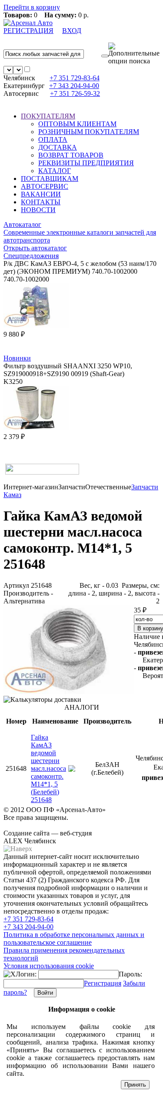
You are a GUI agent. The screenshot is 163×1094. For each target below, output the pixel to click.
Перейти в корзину (31, 7)
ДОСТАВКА (57, 147)
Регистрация (102, 983)
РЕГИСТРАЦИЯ (28, 30)
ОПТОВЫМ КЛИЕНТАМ (77, 124)
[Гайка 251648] (68, 691)
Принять (135, 1084)
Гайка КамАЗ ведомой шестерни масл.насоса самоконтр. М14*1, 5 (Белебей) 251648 (48, 768)
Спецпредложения (31, 255)
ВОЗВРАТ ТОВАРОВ (70, 155)
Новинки (17, 358)
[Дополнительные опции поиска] (134, 54)
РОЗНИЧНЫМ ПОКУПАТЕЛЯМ (88, 131)
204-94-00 (74, 85)
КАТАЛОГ (54, 170)
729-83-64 (75, 78)
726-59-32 (75, 93)
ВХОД (71, 30)
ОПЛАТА (52, 139)
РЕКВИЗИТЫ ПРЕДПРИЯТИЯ (86, 163)
